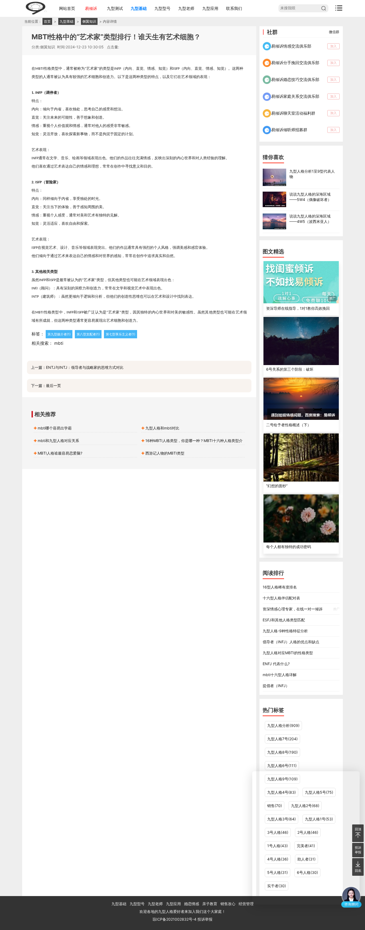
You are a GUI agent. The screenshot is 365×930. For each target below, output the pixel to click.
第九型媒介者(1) (59, 334)
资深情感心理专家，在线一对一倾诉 (301, 609)
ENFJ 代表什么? (276, 663)
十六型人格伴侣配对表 (281, 598)
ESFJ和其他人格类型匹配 (284, 620)
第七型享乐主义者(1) (120, 334)
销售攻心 (227, 903)
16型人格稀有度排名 (280, 587)
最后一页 (53, 385)
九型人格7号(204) (282, 739)
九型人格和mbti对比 (162, 428)
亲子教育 (209, 903)
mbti (58, 343)
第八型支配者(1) (88, 334)
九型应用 (210, 8)
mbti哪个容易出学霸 (55, 428)
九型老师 (186, 8)
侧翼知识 (89, 21)
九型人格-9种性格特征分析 (285, 631)
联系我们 (234, 8)
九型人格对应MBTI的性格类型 (288, 652)
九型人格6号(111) (282, 765)
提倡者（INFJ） (276, 685)
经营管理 (246, 903)
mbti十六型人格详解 (280, 674)
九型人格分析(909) (283, 725)
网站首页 (67, 8)
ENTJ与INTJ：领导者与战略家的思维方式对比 (84, 367)
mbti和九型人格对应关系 (58, 440)
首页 (47, 21)
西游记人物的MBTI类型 (164, 453)
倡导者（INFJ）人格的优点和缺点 (291, 642)
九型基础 (139, 8)
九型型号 (162, 8)
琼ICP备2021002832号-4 (175, 919)
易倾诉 (91, 8)
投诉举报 (204, 919)
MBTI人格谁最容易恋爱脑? (60, 453)
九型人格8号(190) (282, 752)
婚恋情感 (191, 903)
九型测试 (115, 8)
